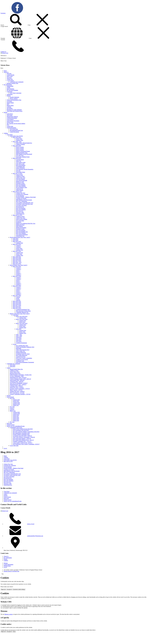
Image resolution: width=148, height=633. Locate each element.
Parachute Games (20, 183)
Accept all (9, 589)
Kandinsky (18, 222)
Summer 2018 (16, 404)
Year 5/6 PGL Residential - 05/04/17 (19, 383)
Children (6, 133)
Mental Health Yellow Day (16, 369)
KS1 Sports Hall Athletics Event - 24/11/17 (23, 440)
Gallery (8, 367)
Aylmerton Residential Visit (22, 309)
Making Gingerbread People (23, 151)
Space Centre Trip (20, 351)
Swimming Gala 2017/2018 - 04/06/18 (22, 435)
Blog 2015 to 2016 (17, 215)
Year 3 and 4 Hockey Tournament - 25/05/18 (24, 437)
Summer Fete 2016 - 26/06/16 (17, 391)
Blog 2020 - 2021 (17, 141)
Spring (17, 298)
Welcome (9, 73)
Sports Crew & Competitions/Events (16, 426)
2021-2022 (18, 329)
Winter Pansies (19, 190)
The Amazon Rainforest (22, 234)
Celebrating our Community (17, 82)
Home (5, 70)
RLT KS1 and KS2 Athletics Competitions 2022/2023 (26, 431)
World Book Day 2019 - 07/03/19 (18, 377)
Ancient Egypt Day (21, 356)
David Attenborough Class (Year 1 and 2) (20, 237)
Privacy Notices (14, 98)
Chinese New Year (20, 177)
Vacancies (9, 77)
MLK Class (13, 411)
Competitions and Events (16, 427)
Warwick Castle (20, 212)
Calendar (9, 107)
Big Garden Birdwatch (21, 355)
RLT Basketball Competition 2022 (21, 433)
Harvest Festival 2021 (15, 373)
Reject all (3, 589)
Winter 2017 (16, 405)
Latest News (10, 113)
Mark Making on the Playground (24, 154)
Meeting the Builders (21, 227)
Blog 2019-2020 (17, 145)
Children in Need (20, 176)
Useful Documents (14, 131)
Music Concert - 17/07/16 (16, 390)
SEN (8, 104)
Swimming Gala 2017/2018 (23, 354)
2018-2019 (18, 337)
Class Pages (10, 134)
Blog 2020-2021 (17, 256)
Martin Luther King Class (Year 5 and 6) (20, 313)
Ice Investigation (20, 195)
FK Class (12, 422)
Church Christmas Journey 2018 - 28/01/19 (20, 379)
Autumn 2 (18, 247)
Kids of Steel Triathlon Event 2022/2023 (23, 429)
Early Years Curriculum (15, 93)
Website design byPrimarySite (11, 571)
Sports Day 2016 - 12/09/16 (16, 387)
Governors (9, 101)
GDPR (8, 87)
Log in (5, 448)
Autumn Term (19, 243)
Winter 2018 (16, 420)
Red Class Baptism (20, 165)
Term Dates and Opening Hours (14, 111)
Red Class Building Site (22, 231)
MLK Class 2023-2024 (21, 319)
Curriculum (9, 91)
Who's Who (10, 76)
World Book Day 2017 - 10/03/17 (18, 384)
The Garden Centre (20, 162)
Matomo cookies (8, 614)
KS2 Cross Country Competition (24, 358)
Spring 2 (18, 272)
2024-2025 (12, 366)
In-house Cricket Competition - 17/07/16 (20, 388)
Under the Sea (19, 188)
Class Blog (15, 315)
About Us (6, 72)
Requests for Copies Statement (14, 109)
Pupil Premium (10, 88)
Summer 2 (18, 274)
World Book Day (20, 213)
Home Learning (20, 147)
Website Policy (7, 566)
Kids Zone (9, 423)
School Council (10, 424)
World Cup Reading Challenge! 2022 (25, 347)
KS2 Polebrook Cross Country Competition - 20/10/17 (26, 444)
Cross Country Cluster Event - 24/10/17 (22, 442)
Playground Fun (20, 206)
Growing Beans (20, 159)
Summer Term (19, 140)
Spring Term (19, 138)
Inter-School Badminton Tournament (25, 362)
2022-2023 (15, 238)
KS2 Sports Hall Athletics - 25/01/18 (22, 438)
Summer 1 (18, 273)
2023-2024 (15, 240)
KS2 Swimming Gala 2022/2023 (21, 430)
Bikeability (18, 348)
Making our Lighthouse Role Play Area (25, 223)
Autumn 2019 (16, 402)
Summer (18, 299)
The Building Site (20, 166)
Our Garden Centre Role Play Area (24, 202)
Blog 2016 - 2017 (17, 262)
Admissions (9, 94)
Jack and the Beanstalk (21, 180)
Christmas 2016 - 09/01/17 (16, 386)
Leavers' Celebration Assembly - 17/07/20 (20, 394)
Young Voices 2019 (14, 372)
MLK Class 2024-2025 (21, 316)
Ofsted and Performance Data (14, 100)
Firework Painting (20, 179)
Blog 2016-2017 (17, 306)
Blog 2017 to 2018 (17, 173)
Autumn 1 (18, 245)
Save (14, 631)
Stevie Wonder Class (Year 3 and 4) (18, 265)
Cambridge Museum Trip (22, 312)
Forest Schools (10, 397)
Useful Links (10, 126)
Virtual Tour (10, 79)
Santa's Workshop (20, 168)
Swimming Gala (20, 361)
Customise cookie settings (19, 589)
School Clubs (10, 122)
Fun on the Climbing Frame (23, 156)
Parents (5, 112)
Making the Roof (20, 224)
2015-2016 (18, 341)
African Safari (19, 175)
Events (14, 344)
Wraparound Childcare (12, 116)
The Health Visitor (20, 172)
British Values (10, 105)
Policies (9, 95)
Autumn (18, 297)
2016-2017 (18, 340)
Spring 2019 (16, 401)
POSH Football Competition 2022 (21, 434)
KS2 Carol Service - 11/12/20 (17, 392)
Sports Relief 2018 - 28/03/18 (17, 380)
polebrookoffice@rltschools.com (35, 536)
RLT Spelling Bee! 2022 (22, 345)
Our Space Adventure (21, 205)
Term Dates (9, 115)
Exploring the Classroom (22, 194)
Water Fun (18, 161)
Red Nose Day (19, 211)
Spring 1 (18, 270)
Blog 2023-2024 (17, 241)
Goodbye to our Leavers (22, 359)
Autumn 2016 (16, 399)
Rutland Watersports (21, 352)
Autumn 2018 (16, 413)
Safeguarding (10, 86)
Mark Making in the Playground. (24, 200)
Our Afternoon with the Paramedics (24, 169)
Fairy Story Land (20, 163)
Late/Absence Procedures (13, 120)
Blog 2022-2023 (17, 137)
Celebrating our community (13, 363)
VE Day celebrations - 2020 (17, 376)
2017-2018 (18, 338)
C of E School (10, 80)
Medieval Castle (20, 181)
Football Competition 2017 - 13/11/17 (22, 441)
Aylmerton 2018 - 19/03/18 (16, 381)
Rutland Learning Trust (12, 83)
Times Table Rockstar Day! (22, 349)
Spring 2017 (16, 416)
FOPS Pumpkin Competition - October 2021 (21, 374)
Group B (12, 409)
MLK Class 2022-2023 (21, 323)
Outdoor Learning (20, 144)
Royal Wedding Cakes (21, 187)
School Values (10, 102)
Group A (12, 408)
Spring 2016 (16, 415)
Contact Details (10, 75)
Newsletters (9, 108)
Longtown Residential (21, 342)
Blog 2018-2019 (17, 158)
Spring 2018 (16, 417)
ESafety (9, 395)
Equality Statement (14, 97)
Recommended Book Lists (16, 130)
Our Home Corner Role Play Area (24, 204)
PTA (8, 125)
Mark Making (19, 226)
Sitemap (6, 563)
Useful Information (11, 127)
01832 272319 (30, 524)
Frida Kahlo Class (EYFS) (16, 136)
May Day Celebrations (21, 201)
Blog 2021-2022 (17, 251)
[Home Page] (4, 53)
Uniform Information (12, 118)
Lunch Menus (10, 119)
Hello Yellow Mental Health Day (24, 143)
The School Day (14, 129)
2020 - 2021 (19, 334)
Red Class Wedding (21, 186)
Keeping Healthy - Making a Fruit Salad (26, 197)
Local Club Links (14, 445)
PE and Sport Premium (12, 90)
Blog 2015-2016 (17, 263)
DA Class (12, 406)
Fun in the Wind (20, 220)
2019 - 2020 (19, 336)
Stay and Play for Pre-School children (16, 123)
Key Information (8, 84)
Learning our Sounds (21, 198)
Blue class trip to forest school (23, 311)
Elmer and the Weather (21, 219)
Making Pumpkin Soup (21, 152)
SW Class (12, 398)
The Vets (18, 170)
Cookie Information (8, 564)
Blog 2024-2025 (17, 266)
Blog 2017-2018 (17, 261)
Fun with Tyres (19, 155)
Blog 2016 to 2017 (17, 191)
